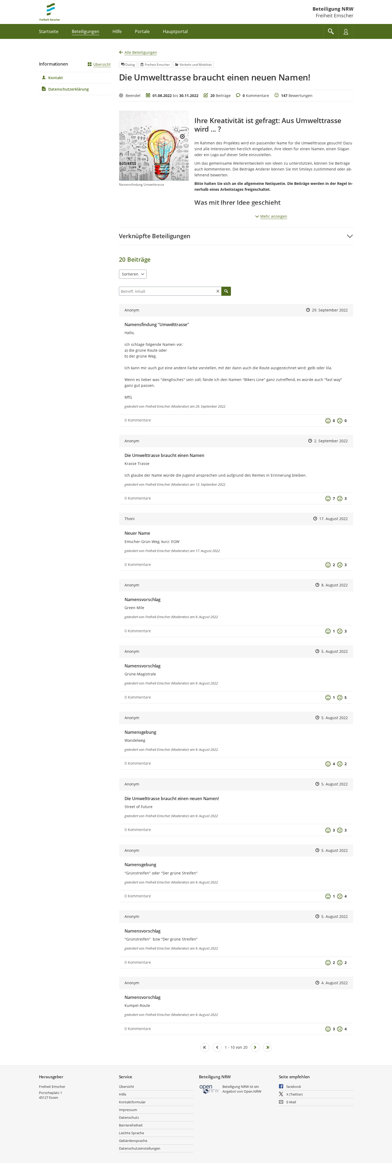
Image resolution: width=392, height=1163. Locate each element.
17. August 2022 (333, 518)
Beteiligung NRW (333, 9)
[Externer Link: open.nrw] (209, 1089)
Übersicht (102, 64)
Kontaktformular (132, 1102)
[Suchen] (226, 291)
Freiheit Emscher (52, 1086)
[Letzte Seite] (267, 1047)
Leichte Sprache (131, 1132)
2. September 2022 (331, 440)
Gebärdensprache (133, 1140)
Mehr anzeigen (273, 216)
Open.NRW (252, 1091)
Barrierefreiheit (131, 1125)
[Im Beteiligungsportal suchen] (330, 31)
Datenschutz (129, 1117)
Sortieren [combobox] (130, 274)
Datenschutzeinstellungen (139, 1148)
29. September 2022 (330, 310)
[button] (236, 236)
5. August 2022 (334, 651)
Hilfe (122, 1094)
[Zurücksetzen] (217, 291)
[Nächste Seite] (255, 1047)
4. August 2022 (334, 982)
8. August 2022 (334, 584)
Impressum (128, 1109)
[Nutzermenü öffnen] (345, 31)
